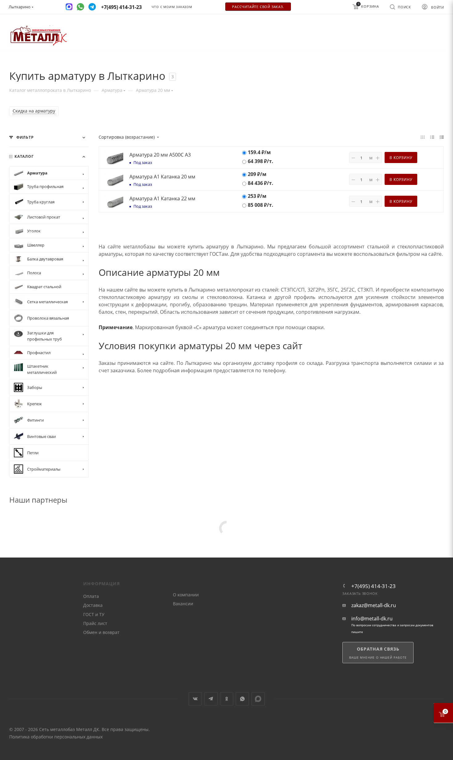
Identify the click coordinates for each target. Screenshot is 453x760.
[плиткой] (422, 137)
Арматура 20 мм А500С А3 (160, 154)
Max (258, 698)
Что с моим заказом (172, 7)
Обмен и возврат (101, 632)
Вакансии (183, 604)
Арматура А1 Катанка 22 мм (162, 198)
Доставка (93, 605)
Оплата (91, 596)
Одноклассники (226, 698)
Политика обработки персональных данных (56, 737)
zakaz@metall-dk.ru (373, 605)
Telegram (211, 698)
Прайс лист (95, 623)
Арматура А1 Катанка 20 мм (162, 176)
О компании (186, 595)
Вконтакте (195, 698)
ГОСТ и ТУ (93, 614)
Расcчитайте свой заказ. (258, 7)
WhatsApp (242, 698)
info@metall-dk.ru (372, 618)
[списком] (432, 137)
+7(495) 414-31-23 (373, 586)
